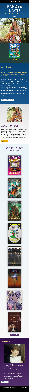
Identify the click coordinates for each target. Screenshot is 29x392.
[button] (7, 100)
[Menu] (14, 16)
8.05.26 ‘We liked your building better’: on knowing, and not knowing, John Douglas (13, 367)
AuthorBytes (24, 387)
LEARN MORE (14, 59)
